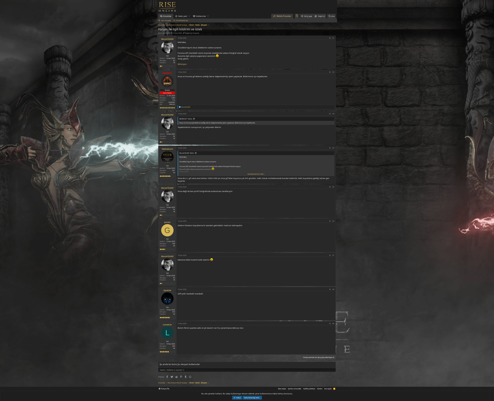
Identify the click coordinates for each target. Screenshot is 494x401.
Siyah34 (167, 290)
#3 (333, 114)
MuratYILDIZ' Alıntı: (186, 153)
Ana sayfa (328, 389)
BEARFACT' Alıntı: (185, 119)
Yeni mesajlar (166, 20)
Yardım (319, 389)
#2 (333, 72)
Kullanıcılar (201, 16)
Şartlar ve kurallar (294, 389)
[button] (189, 16)
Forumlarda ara (182, 20)
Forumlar (167, 16)
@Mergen (182, 64)
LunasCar (167, 324)
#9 (333, 323)
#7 (333, 255)
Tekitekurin (167, 149)
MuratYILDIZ (165, 33)
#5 (333, 187)
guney (167, 222)
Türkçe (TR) (164, 389)
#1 (333, 38)
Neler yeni (182, 16)
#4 (333, 148)
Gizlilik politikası (309, 389)
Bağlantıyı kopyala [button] (192, 33)
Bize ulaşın (282, 389)
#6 (333, 221)
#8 (333, 289)
